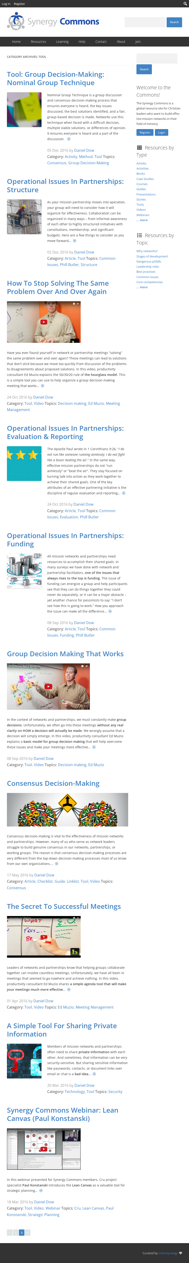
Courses (142, 184)
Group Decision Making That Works (65, 653)
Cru (77, 1208)
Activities (142, 168)
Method (86, 156)
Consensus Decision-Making (53, 783)
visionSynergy (168, 1253)
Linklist (73, 881)
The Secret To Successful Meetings (64, 906)
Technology (75, 1091)
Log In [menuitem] (6, 4)
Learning (62, 41)
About (121, 41)
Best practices (145, 271)
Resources (38, 41)
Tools (140, 204)
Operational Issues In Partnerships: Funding (65, 539)
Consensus (56, 162)
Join (138, 41)
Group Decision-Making (88, 162)
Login (161, 132)
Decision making (72, 403)
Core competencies (149, 282)
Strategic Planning (43, 1214)
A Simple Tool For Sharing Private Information (62, 1030)
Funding (67, 635)
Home (16, 41)
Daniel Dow (84, 150)
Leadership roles (147, 266)
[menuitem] (185, 3)
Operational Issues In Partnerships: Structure (65, 185)
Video (39, 403)
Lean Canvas (93, 1208)
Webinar (53, 1208)
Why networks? (147, 251)
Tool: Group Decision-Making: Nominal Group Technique (55, 78)
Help (82, 41)
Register (145, 132)
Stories (141, 199)
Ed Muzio (96, 403)
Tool (98, 156)
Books (140, 173)
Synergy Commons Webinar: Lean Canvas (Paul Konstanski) (62, 1114)
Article (70, 258)
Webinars (142, 215)
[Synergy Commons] (53, 28)
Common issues (147, 277)
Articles (141, 163)
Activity (71, 156)
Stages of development (152, 256)
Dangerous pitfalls (148, 261)
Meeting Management (95, 1007)
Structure (89, 264)
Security (115, 1091)
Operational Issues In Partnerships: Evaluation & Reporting (65, 432)
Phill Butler (69, 264)
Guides (141, 189)
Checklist (45, 881)
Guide (60, 881)
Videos (141, 209)
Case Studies (145, 179)
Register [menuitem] (19, 4)
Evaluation (69, 517)
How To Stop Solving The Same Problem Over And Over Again (58, 287)
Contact (101, 41)
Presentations (146, 194)
